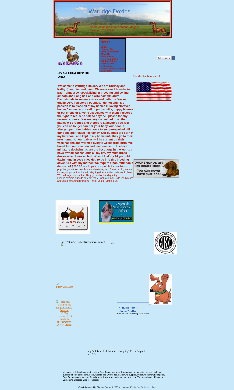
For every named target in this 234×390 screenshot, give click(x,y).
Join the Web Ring (128, 311)
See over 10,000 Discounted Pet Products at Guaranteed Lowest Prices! (64, 317)
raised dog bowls (137, 314)
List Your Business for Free (144, 387)
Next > (134, 308)
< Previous (124, 308)
